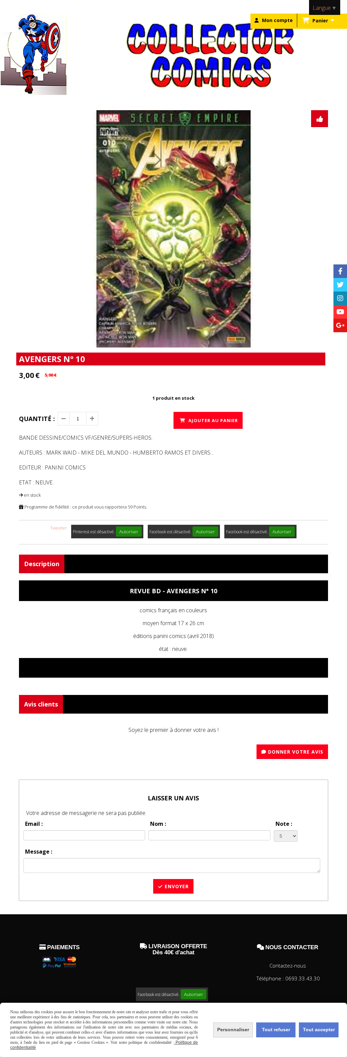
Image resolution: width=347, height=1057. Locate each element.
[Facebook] (340, 271)
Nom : (158, 823)
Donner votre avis (294, 752)
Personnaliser (233, 1029)
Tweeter (58, 528)
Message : (38, 851)
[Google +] (340, 325)
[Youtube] (340, 312)
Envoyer (176, 886)
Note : (283, 823)
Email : (34, 823)
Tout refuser (276, 1029)
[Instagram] (340, 298)
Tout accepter (319, 1029)
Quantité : (37, 419)
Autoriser (128, 531)
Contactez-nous (287, 965)
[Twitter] (340, 285)
